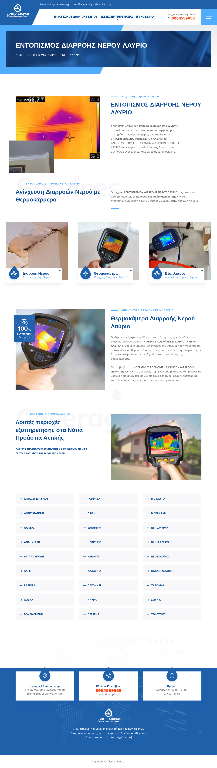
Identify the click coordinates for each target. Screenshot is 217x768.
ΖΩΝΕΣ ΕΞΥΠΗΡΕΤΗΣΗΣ (116, 16)
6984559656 (183, 18)
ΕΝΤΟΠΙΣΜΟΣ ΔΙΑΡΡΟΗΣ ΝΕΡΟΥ (75, 16)
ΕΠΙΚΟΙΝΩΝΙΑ (145, 16)
